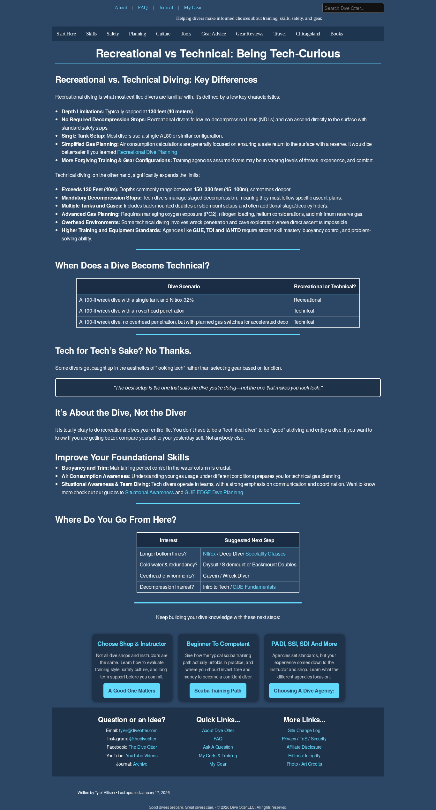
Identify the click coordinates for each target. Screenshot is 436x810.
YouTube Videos (141, 755)
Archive (140, 764)
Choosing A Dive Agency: (304, 690)
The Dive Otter (143, 747)
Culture (163, 33)
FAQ (143, 7)
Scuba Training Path (218, 690)
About (121, 7)
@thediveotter (142, 738)
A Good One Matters (131, 690)
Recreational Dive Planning (147, 151)
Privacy (289, 738)
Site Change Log (304, 730)
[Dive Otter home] (80, 14)
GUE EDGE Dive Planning (213, 492)
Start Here (66, 33)
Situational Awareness (149, 492)
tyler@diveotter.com (138, 730)
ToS (303, 738)
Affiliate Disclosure (304, 747)
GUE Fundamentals (254, 586)
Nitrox (209, 553)
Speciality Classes (265, 553)
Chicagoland (308, 33)
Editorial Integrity (304, 755)
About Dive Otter (218, 730)
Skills (91, 33)
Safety (113, 33)
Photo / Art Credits (304, 764)
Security (319, 738)
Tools (186, 33)
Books (336, 33)
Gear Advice (213, 33)
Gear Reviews (249, 33)
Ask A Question (218, 747)
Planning (137, 33)
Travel (280, 33)
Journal (166, 7)
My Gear (192, 7)
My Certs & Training (218, 755)
